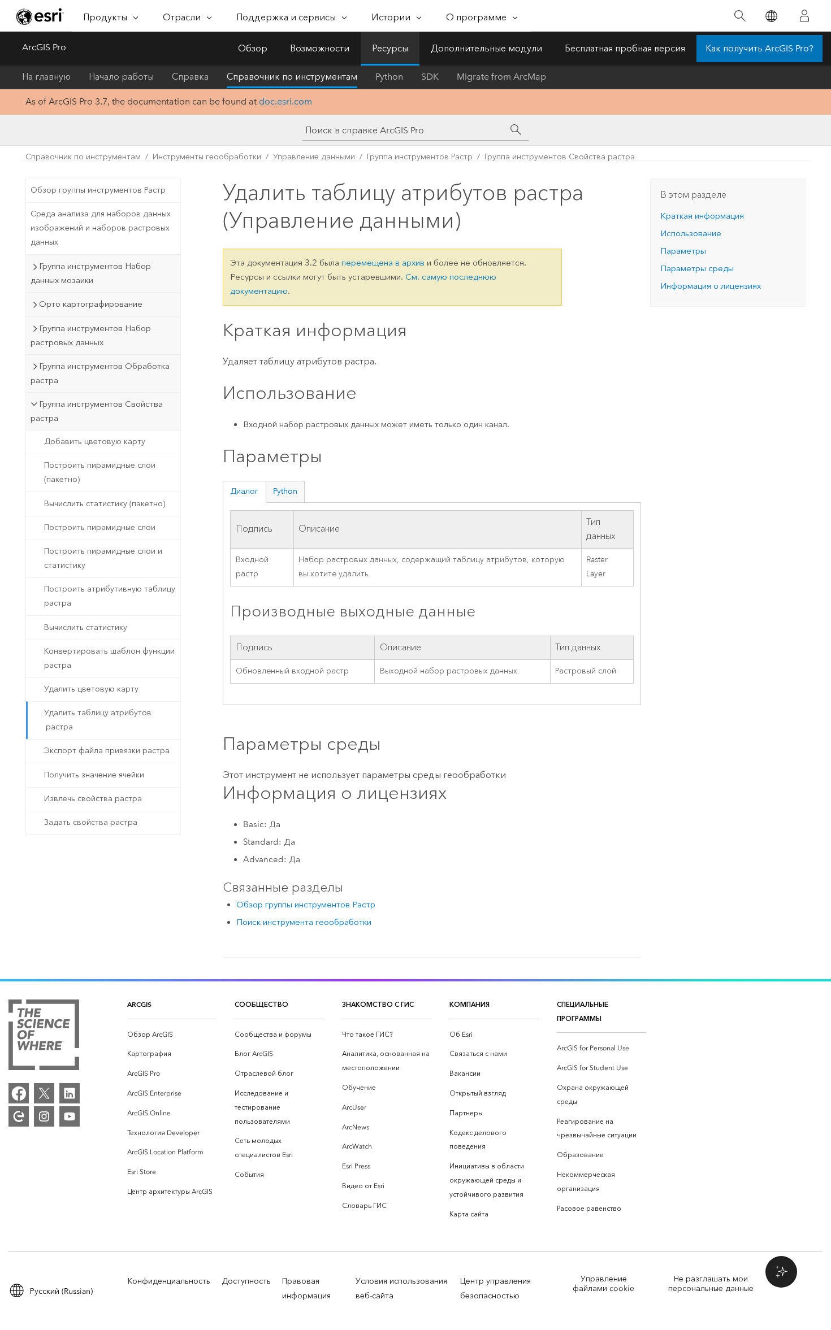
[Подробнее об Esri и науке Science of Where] (43, 1037)
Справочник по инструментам (292, 76)
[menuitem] (172, 1035)
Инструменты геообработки (207, 157)
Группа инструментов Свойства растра (559, 157)
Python (389, 76)
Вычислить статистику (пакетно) (104, 503)
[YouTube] (69, 1116)
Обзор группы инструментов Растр (98, 190)
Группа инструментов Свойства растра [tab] (97, 411)
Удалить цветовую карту (91, 689)
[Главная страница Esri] (40, 16)
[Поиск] (739, 16)
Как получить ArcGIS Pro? (759, 48)
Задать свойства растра (90, 822)
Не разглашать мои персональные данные (711, 1283)
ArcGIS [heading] (139, 1004)
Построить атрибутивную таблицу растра (109, 596)
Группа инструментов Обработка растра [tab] (100, 373)
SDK (430, 76)
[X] (44, 1093)
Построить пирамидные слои (99, 527)
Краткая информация (702, 216)
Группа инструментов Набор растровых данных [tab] (91, 335)
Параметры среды (697, 268)
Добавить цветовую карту (94, 441)
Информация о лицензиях (710, 286)
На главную (46, 76)
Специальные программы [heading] (582, 1011)
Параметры (683, 251)
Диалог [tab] (244, 491)
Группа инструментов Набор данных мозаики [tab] (91, 273)
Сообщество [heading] (261, 1004)
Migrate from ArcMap (501, 76)
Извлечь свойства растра (93, 798)
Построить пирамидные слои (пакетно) (99, 472)
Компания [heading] (469, 1004)
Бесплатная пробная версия (625, 48)
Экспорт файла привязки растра (107, 750)
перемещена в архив (383, 263)
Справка (190, 76)
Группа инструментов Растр (420, 157)
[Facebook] (18, 1093)
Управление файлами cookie (603, 1283)
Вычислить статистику (85, 627)
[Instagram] (44, 1116)
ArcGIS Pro (44, 47)
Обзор (252, 48)
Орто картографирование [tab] (90, 304)
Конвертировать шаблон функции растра (109, 658)
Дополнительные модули (486, 48)
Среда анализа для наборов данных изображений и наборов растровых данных (101, 228)
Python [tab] (285, 491)
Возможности (319, 48)
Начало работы (121, 76)
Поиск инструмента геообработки (303, 922)
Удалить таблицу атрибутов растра (98, 720)
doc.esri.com (285, 101)
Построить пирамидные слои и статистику (103, 558)
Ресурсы (390, 48)
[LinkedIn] (69, 1093)
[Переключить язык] (770, 16)
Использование (690, 233)
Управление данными (314, 157)
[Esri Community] (18, 1116)
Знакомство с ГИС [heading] (378, 1004)
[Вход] (804, 15)
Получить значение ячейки (94, 775)
